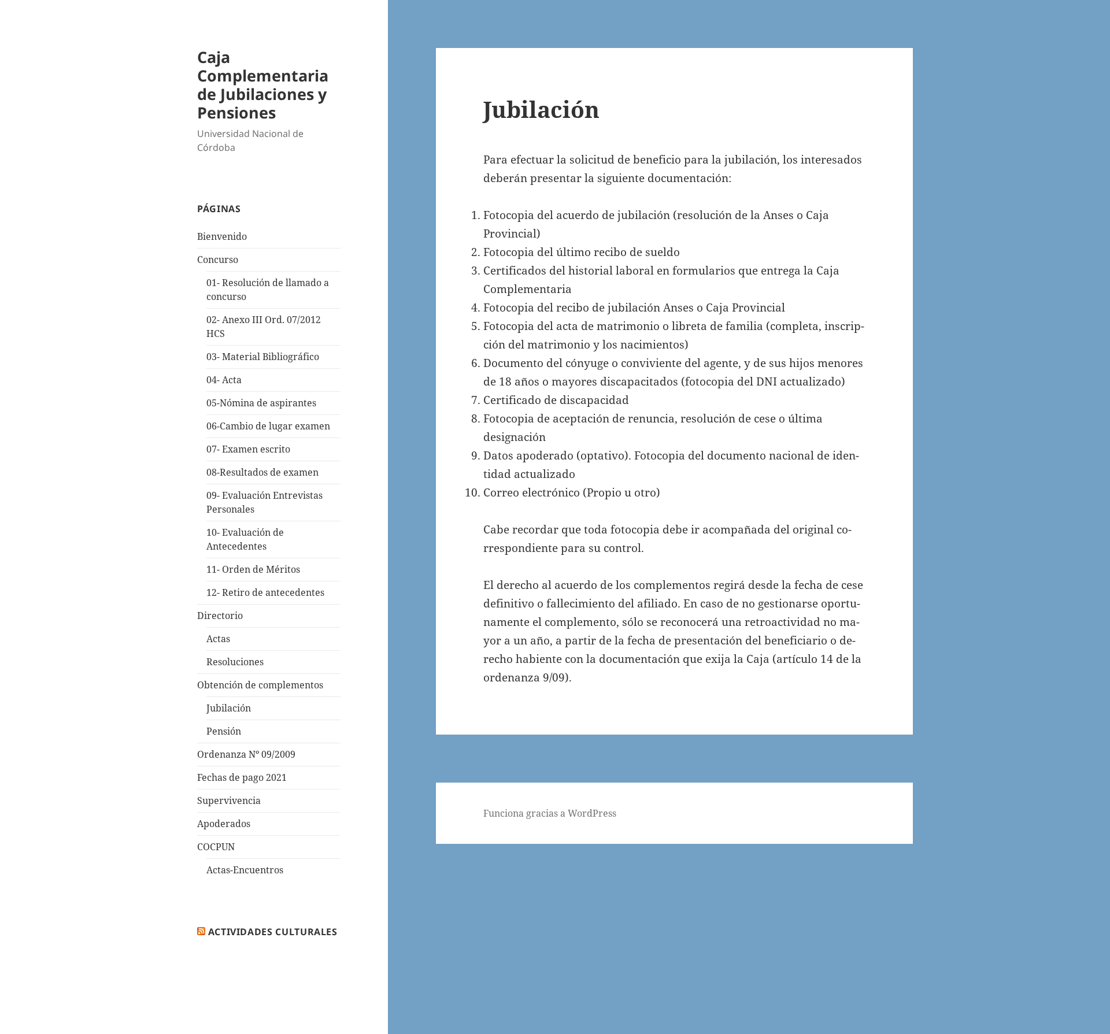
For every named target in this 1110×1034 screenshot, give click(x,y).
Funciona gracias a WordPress (549, 813)
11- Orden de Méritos (253, 569)
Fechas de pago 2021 (242, 777)
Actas (218, 638)
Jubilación (228, 708)
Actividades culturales (273, 931)
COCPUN (216, 846)
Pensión (223, 731)
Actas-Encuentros (244, 869)
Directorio (220, 615)
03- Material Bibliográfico (262, 356)
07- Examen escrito (248, 449)
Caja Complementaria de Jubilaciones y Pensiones (262, 84)
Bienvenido (222, 236)
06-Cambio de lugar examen (268, 426)
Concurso (217, 259)
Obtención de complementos (260, 685)
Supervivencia (229, 800)
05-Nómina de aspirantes (261, 402)
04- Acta (224, 379)
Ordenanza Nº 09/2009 (246, 754)
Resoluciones (235, 661)
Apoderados (223, 823)
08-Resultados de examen (262, 472)
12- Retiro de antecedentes (265, 592)
